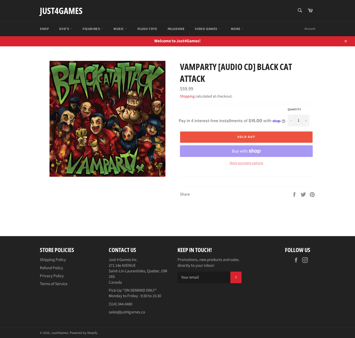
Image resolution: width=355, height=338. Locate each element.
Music (119, 29)
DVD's (64, 29)
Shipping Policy (53, 260)
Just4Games (61, 11)
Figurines (92, 29)
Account (310, 29)
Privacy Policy (52, 276)
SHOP (44, 29)
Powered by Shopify (83, 333)
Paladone (176, 29)
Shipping (187, 96)
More (236, 29)
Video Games (206, 29)
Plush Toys (147, 29)
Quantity (294, 110)
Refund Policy (51, 268)
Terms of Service (53, 284)
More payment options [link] (246, 163)
